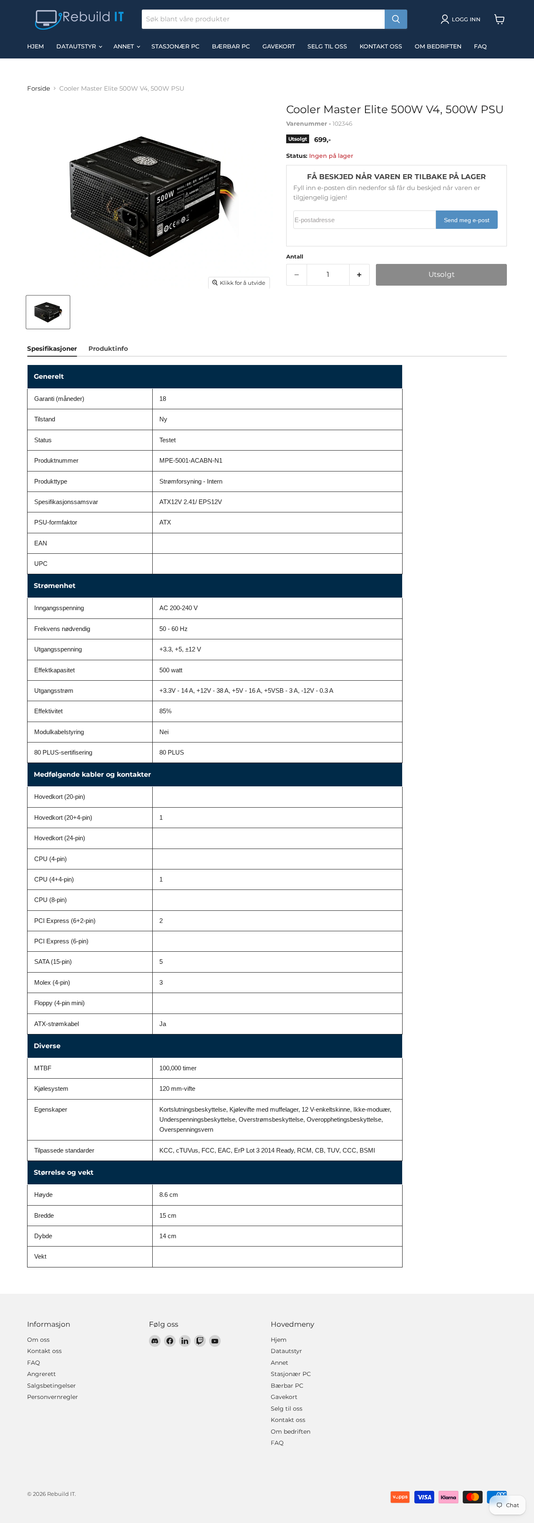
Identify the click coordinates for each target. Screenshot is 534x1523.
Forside (38, 88)
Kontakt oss (381, 46)
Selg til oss (327, 46)
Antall (294, 256)
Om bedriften (438, 46)
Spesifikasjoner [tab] (52, 348)
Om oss (38, 1339)
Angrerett (41, 1374)
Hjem (35, 46)
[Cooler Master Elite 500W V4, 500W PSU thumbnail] (48, 312)
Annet (124, 46)
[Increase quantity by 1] (360, 274)
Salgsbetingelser (51, 1385)
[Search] (396, 19)
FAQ (480, 46)
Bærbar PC (231, 46)
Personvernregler (52, 1397)
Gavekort (278, 46)
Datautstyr (77, 46)
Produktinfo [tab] (108, 348)
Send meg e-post (466, 220)
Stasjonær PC (175, 46)
